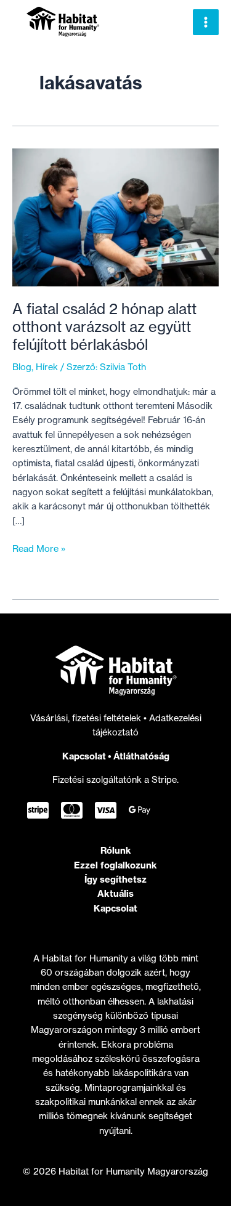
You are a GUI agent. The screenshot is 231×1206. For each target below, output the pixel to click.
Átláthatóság (141, 756)
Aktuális (115, 893)
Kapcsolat (84, 756)
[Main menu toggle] (206, 22)
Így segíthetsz (115, 879)
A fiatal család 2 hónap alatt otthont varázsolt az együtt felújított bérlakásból (104, 327)
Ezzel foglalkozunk (115, 865)
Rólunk (115, 850)
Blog (21, 367)
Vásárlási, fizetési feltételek (87, 718)
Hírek (47, 367)
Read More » (39, 549)
